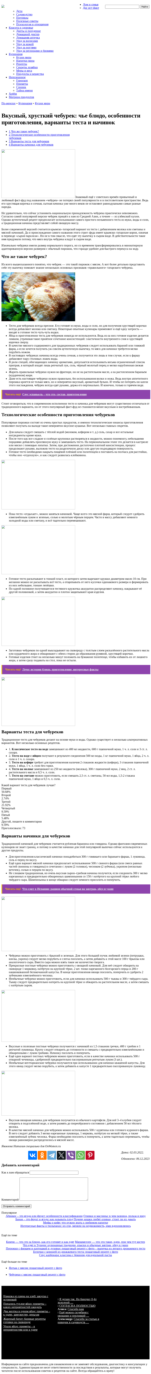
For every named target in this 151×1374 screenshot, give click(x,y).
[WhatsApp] (80, 1155)
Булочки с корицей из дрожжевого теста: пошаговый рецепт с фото (75, 1251)
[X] (61, 1155)
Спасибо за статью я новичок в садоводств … (78, 1320)
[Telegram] (51, 1155)
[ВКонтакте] (32, 1155)
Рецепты (21, 64)
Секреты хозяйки (27, 67)
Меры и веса (24, 70)
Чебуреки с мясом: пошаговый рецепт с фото (37, 1274)
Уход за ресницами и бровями (35, 50)
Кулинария (15, 54)
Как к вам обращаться (15, 1172)
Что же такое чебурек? (24, 131)
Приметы (22, 83)
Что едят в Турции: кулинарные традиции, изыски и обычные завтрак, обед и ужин (75, 1245)
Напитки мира (25, 60)
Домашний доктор (27, 34)
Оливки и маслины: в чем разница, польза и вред (114, 1216)
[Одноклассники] (42, 1155)
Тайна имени (24, 90)
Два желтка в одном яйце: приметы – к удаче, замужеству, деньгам (26, 1313)
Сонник (21, 87)
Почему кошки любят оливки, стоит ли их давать (105, 1219)
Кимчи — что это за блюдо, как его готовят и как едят (40, 1241)
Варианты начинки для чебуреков (31, 144)
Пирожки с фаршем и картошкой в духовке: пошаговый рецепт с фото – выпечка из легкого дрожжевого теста (75, 1248)
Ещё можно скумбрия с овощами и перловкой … (73, 1314)
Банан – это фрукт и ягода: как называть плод (44, 1219)
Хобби (13, 93)
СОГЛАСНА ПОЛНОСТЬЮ (77, 1305)
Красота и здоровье (21, 27)
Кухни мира (23, 57)
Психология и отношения (32, 24)
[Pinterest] (90, 1155)
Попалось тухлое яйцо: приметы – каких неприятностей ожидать (24, 1305)
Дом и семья (90, 4)
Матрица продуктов (21, 97)
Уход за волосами (27, 40)
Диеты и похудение (28, 31)
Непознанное (17, 77)
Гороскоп (22, 80)
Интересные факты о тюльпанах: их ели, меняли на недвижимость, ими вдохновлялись (75, 1225)
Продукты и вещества (30, 73)
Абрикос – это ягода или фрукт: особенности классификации (44, 1216)
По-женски (8, 103)
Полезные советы (27, 21)
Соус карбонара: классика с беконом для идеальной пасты (75, 1255)
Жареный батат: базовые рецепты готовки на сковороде (24, 1320)
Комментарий (10, 1199)
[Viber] (70, 1155)
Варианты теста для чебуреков (29, 141)
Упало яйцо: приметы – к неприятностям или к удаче (20, 1328)
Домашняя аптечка (28, 37)
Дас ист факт (91, 7)
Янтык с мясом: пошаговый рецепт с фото (35, 1268)
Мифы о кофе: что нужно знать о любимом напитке (75, 1222)
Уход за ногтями (26, 47)
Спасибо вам (76, 1309)
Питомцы (22, 17)
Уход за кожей (25, 44)
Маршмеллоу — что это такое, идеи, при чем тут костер (110, 1241)
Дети (19, 11)
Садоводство (24, 14)
